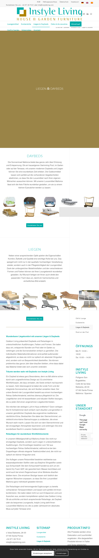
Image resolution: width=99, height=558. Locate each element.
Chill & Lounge (81, 318)
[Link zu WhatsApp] (91, 14)
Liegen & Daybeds (82, 327)
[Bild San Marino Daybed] (49, 212)
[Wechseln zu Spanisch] (92, 2)
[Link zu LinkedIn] (87, 14)
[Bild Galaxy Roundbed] (10, 202)
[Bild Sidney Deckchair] (69, 305)
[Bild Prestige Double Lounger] (89, 305)
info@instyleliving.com (46, 5)
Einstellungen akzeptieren (42, 553)
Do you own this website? (84, 436)
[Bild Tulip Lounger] (49, 305)
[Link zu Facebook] (80, 14)
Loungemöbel (41, 532)
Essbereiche (80, 322)
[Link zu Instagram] (84, 14)
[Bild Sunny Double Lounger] (30, 295)
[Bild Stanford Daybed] (69, 202)
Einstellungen (62, 553)
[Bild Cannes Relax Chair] (89, 295)
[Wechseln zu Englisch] (87, 2)
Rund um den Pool (82, 332)
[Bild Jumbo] (10, 212)
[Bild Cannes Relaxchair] (10, 305)
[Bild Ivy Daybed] (89, 202)
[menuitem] (39, 1)
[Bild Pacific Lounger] (30, 305)
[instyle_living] (49, 14)
